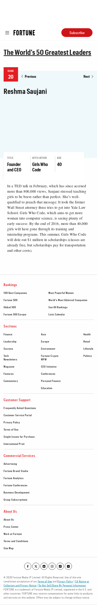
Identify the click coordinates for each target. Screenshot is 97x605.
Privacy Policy (12, 422)
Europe (45, 341)
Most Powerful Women (61, 292)
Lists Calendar (56, 314)
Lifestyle (88, 348)
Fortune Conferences (16, 485)
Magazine (9, 366)
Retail (86, 341)
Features (9, 373)
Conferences (48, 373)
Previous (30, 76)
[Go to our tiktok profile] (60, 566)
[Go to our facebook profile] (27, 566)
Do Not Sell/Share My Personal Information (62, 585)
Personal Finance (51, 380)
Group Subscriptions (16, 499)
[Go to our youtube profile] (68, 566)
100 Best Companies (15, 292)
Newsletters (10, 359)
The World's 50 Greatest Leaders (47, 52)
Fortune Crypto (49, 355)
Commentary (11, 380)
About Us (9, 519)
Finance (8, 334)
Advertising (10, 463)
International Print (14, 443)
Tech (6, 355)
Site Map (9, 548)
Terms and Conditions (16, 541)
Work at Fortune (13, 533)
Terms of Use (11, 429)
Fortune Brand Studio (16, 470)
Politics (87, 355)
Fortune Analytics (14, 478)
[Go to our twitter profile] (35, 566)
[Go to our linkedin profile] (44, 566)
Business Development (17, 492)
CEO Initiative (49, 366)
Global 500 (10, 307)
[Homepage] (24, 32)
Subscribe (77, 32)
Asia (43, 334)
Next (86, 76)
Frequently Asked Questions (20, 407)
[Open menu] (7, 32)
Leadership (10, 341)
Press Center (11, 526)
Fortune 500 (11, 299)
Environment (48, 348)
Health (87, 334)
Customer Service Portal (18, 415)
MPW (44, 359)
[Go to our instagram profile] (52, 566)
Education (46, 388)
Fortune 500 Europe (15, 314)
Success (8, 348)
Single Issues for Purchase (19, 436)
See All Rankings (58, 307)
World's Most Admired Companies (68, 299)
